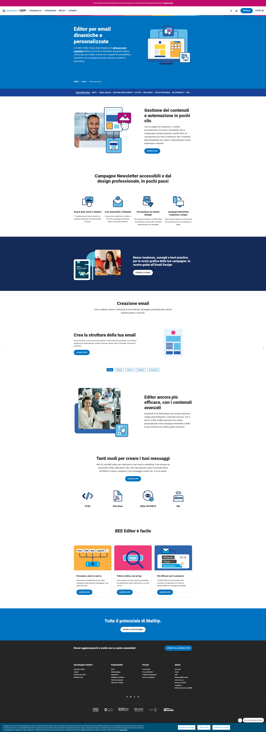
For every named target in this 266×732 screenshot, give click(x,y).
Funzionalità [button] (35, 11)
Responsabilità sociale (181, 677)
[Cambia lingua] (236, 11)
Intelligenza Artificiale (117, 677)
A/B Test (138, 92)
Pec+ (188, 92)
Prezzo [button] (62, 11)
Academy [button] (73, 11)
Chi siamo (178, 669)
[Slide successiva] (263, 348)
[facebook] (127, 697)
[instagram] (138, 697)
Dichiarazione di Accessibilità (183, 688)
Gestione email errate (123, 92)
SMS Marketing (115, 672)
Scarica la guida (142, 273)
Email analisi (105, 92)
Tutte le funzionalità (117, 680)
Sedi (176, 674)
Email (84, 82)
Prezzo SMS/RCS (147, 672)
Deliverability (178, 92)
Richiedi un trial (78, 677)
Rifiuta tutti (204, 727)
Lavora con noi (179, 680)
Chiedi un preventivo (80, 674)
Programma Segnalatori (149, 674)
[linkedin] (131, 697)
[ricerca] (231, 11)
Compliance (178, 685)
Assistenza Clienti (79, 669)
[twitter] (135, 697)
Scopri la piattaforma (133, 630)
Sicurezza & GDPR (180, 682)
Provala (246, 11)
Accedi (258, 10)
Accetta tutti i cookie (221, 727)
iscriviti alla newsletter (178, 648)
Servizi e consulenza (148, 677)
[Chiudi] (262, 727)
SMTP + (95, 92)
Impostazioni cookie (186, 727)
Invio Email (148, 92)
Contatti (76, 672)
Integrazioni (50, 11)
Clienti (177, 672)
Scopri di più (168, 3)
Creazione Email (83, 92)
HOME (76, 82)
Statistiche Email (162, 92)
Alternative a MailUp (117, 682)
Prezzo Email (146, 669)
